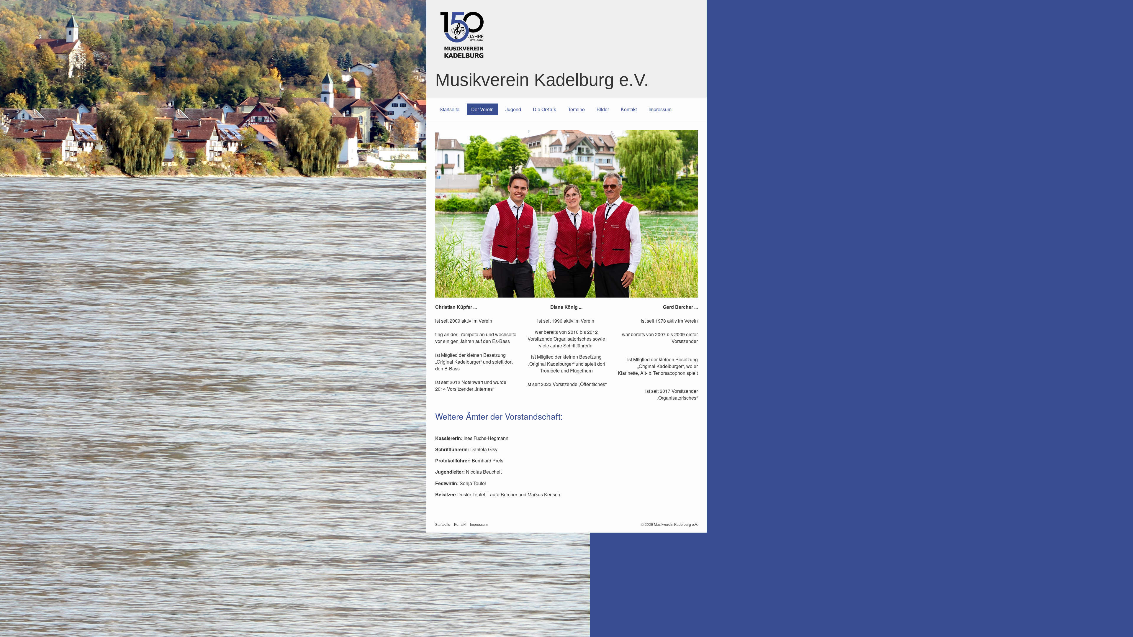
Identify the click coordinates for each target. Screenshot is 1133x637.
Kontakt (629, 109)
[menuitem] (449, 109)
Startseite (449, 109)
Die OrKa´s (544, 109)
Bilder (603, 109)
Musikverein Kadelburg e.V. (542, 80)
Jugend (513, 109)
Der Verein (482, 109)
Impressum (660, 109)
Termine (576, 109)
